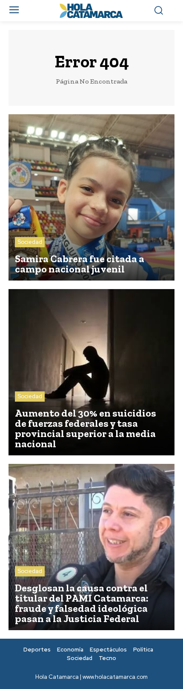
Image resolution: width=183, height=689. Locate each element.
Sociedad (29, 242)
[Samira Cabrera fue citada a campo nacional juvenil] (91, 197)
